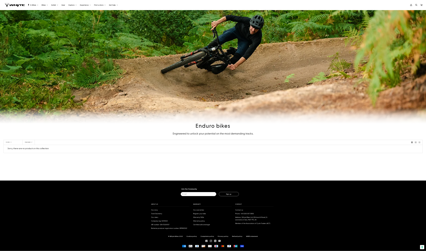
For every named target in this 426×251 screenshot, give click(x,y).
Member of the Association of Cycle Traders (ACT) (252, 223)
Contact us (239, 210)
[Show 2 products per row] (412, 142)
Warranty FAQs (198, 217)
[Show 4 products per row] (420, 142)
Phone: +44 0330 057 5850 (244, 213)
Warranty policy (199, 221)
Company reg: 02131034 (159, 221)
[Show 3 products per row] (416, 142)
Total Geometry (156, 213)
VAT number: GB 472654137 (160, 224)
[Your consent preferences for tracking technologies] (422, 247)
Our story (154, 210)
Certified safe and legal (201, 224)
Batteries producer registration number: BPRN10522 (169, 228)
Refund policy (237, 236)
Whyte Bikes (174, 236)
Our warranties (198, 210)
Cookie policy (191, 236)
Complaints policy (207, 236)
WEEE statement (252, 236)
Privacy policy (223, 236)
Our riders (154, 217)
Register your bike (199, 213)
